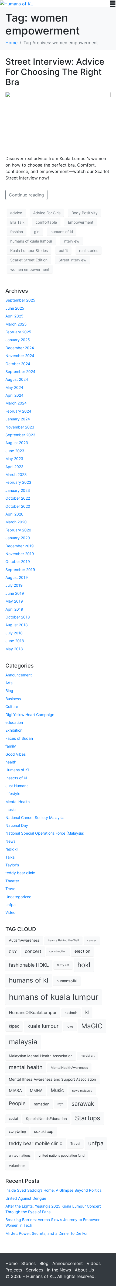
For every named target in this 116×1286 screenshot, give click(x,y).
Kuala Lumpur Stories (29, 250)
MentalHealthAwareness (69, 1068)
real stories (88, 250)
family (10, 746)
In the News (59, 1270)
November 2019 (19, 553)
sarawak (82, 1103)
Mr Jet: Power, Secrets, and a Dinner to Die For (46, 1233)
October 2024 (17, 363)
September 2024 (20, 371)
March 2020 (16, 522)
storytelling (17, 1131)
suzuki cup (43, 1131)
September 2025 (20, 300)
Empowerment (80, 222)
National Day (16, 825)
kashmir (71, 1013)
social (13, 1118)
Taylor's (12, 865)
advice (16, 212)
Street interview (72, 260)
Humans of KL (17, 770)
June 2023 (14, 450)
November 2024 (19, 355)
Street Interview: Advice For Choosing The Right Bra (54, 72)
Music (57, 1090)
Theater (12, 881)
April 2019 (14, 609)
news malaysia (82, 1091)
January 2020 (17, 537)
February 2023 (18, 482)
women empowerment (29, 269)
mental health (26, 1067)
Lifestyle (12, 793)
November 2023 (19, 427)
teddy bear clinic (20, 872)
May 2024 (14, 387)
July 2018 (14, 633)
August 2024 (16, 379)
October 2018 (17, 617)
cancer (91, 940)
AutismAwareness (24, 940)
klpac (14, 1026)
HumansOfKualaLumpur (33, 1012)
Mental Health (17, 801)
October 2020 (17, 506)
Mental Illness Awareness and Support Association (52, 1079)
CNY (13, 951)
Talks (10, 857)
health (10, 762)
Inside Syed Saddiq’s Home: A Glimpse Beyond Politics (53, 1190)
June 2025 (14, 308)
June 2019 (14, 593)
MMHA (36, 1090)
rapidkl (11, 849)
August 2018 (16, 625)
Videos (94, 1263)
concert (33, 951)
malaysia (23, 1042)
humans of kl (61, 231)
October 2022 (17, 498)
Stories (28, 1263)
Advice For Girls (46, 212)
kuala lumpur (43, 1026)
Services (34, 1270)
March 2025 (16, 324)
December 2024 (19, 347)
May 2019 (14, 601)
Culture (11, 706)
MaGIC (92, 1026)
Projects (13, 1270)
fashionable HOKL (29, 965)
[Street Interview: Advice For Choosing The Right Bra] (58, 121)
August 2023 (16, 442)
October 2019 (17, 561)
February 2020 (18, 530)
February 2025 (18, 332)
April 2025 (14, 316)
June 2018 (14, 640)
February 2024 (18, 411)
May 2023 (14, 458)
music (10, 809)
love (70, 1026)
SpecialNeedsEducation (46, 1118)
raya (60, 1104)
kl (87, 1012)
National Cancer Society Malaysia (34, 817)
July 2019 (14, 585)
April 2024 (14, 395)
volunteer (17, 1165)
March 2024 (16, 403)
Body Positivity (84, 212)
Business (13, 698)
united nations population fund (62, 1155)
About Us (84, 1270)
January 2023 (17, 490)
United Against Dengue (25, 1198)
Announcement (18, 675)
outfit (63, 250)
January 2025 (17, 339)
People (17, 1103)
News (10, 841)
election (82, 951)
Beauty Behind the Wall (63, 940)
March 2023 (16, 474)
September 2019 (20, 569)
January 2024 (17, 419)
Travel (10, 888)
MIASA (15, 1090)
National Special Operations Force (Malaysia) (44, 833)
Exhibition (13, 730)
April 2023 (14, 466)
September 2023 (20, 435)
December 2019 (19, 546)
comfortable (46, 222)
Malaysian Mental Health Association (41, 1056)
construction (57, 951)
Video (10, 912)
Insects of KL (16, 778)
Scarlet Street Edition (28, 260)
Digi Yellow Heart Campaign (29, 714)
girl (36, 231)
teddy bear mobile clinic (35, 1143)
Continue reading (26, 195)
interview (71, 241)
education (14, 722)
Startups (87, 1118)
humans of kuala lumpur (31, 241)
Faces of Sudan (19, 738)
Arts (8, 682)
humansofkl (66, 981)
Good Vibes (15, 754)
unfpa (10, 904)
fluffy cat (63, 965)
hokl (83, 965)
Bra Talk (17, 222)
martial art (88, 1055)
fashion (16, 231)
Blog (9, 690)
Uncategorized (18, 896)
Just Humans (16, 785)
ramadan (41, 1104)
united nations (19, 1155)
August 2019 (16, 577)
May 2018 (14, 649)
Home (11, 1263)
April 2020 (14, 514)
